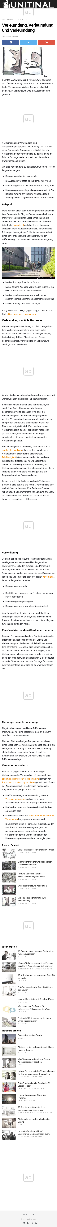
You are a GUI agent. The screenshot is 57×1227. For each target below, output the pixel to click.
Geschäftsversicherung (10, 19)
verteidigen (48, 576)
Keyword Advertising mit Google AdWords (36, 999)
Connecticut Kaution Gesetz (30, 1035)
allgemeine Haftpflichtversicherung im (20, 779)
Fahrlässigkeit (9, 457)
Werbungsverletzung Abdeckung (32, 886)
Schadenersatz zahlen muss (22, 314)
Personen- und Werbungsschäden (18, 782)
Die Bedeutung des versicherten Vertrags (36, 850)
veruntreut (19, 225)
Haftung (24, 19)
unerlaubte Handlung (12, 450)
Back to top (28, 1214)
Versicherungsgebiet (15, 799)
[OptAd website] (45, 278)
